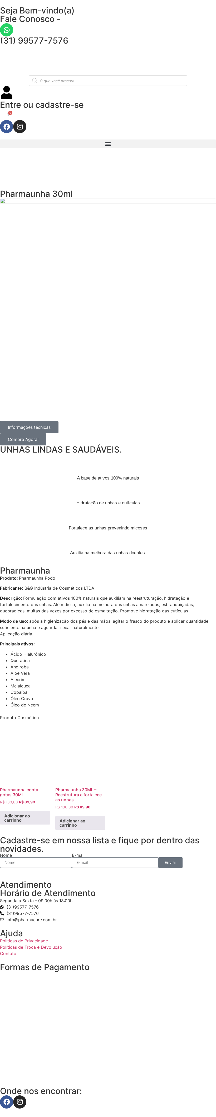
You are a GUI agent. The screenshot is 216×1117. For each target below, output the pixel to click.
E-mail (78, 855)
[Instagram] (19, 126)
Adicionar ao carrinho (17, 818)
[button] (108, 143)
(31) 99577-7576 (34, 40)
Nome (6, 855)
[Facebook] (6, 126)
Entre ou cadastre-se (42, 105)
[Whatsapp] (6, 29)
